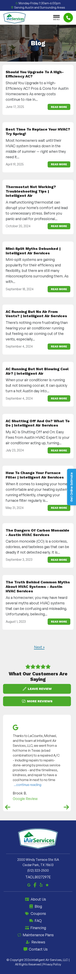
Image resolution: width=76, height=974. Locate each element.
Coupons (38, 913)
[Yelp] (41, 884)
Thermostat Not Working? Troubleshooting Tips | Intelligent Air (31, 191)
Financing (38, 927)
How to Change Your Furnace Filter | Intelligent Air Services (35, 475)
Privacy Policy (52, 964)
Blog (38, 906)
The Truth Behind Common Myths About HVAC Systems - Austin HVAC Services (38, 586)
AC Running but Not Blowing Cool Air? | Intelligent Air (37, 371)
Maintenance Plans (38, 935)
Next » (39, 647)
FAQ (38, 920)
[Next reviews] (66, 807)
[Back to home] (14, 18)
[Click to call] (68, 17)
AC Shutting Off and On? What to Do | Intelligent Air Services (38, 423)
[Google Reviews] (47, 884)
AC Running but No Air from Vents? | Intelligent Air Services (36, 313)
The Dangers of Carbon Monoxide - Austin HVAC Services (37, 532)
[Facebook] (34, 884)
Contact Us (38, 949)
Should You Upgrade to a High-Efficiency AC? (35, 74)
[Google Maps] (28, 884)
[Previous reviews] (7, 807)
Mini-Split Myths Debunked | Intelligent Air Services (33, 250)
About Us (38, 899)
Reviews (38, 942)
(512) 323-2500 (38, 870)
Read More (59, 106)
